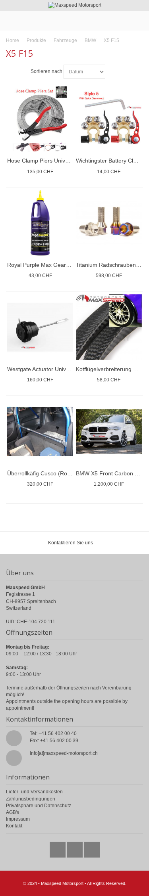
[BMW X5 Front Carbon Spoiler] (109, 431)
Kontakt (14, 826)
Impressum (18, 819)
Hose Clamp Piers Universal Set (47, 160)
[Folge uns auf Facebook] (75, 847)
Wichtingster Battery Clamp (110, 160)
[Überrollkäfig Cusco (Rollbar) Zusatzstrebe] (40, 431)
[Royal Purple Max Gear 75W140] (40, 223)
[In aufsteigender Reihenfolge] (112, 72)
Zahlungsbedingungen (30, 799)
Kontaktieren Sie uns (70, 543)
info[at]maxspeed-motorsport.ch (64, 753)
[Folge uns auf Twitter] (58, 847)
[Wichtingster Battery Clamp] (109, 119)
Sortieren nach (46, 71)
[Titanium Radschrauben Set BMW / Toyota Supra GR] (109, 223)
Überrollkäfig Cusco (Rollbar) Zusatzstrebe (60, 473)
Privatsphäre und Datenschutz (38, 805)
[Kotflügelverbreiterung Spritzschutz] (109, 327)
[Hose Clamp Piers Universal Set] (40, 119)
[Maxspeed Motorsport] (74, 5)
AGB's (12, 812)
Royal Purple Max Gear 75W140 (48, 265)
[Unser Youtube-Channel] (92, 847)
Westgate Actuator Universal (42, 369)
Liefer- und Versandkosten (34, 792)
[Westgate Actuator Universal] (40, 327)
